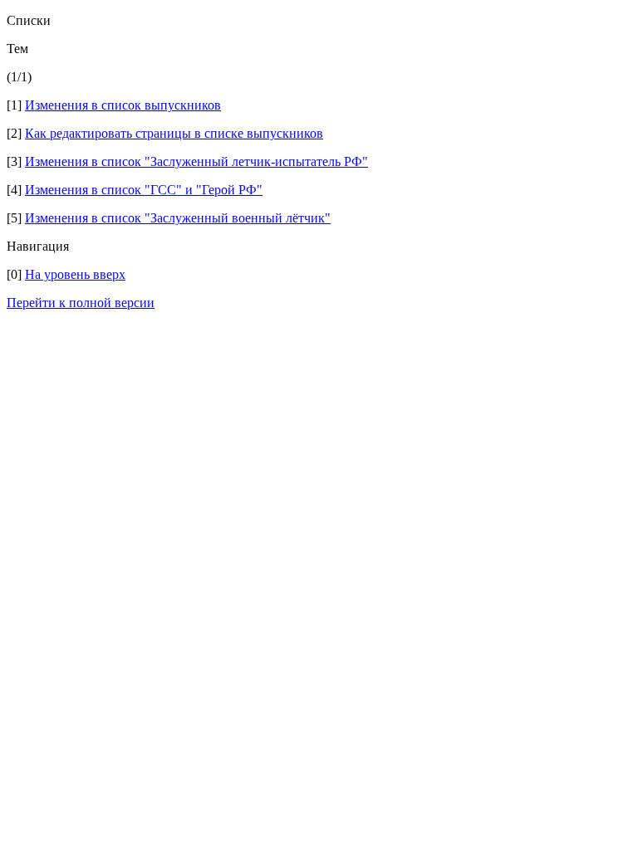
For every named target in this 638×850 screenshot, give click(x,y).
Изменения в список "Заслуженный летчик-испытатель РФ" (196, 161)
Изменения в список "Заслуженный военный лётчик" (178, 218)
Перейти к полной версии (81, 303)
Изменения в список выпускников (123, 105)
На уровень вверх (75, 274)
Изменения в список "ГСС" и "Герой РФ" (144, 190)
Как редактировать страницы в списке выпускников (174, 133)
